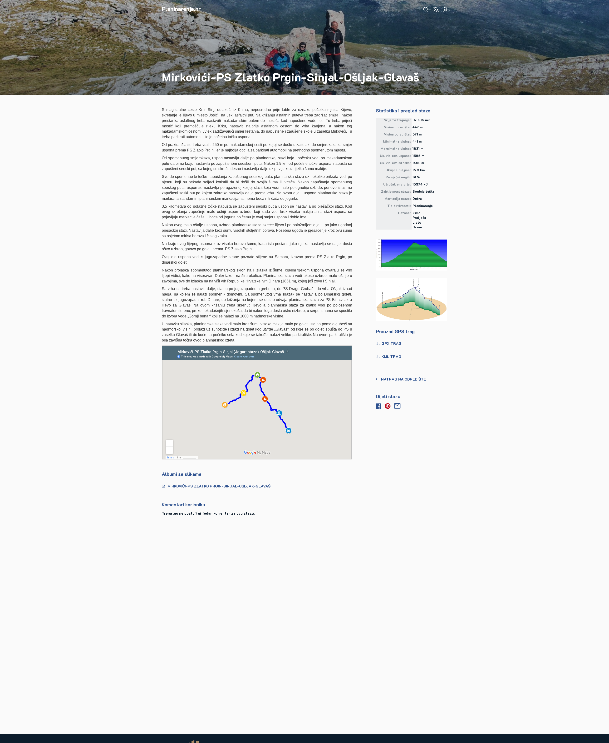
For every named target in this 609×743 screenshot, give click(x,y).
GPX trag (392, 343)
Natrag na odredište (403, 379)
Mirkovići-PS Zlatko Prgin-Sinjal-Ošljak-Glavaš (218, 485)
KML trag (391, 356)
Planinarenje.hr (181, 8)
